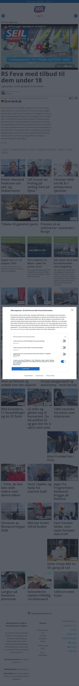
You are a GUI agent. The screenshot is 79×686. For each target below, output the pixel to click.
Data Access (39, 375)
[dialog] (39, 343)
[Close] (73, 310)
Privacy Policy (50, 375)
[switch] (63, 341)
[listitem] (39, 337)
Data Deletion (28, 375)
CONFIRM (25, 368)
